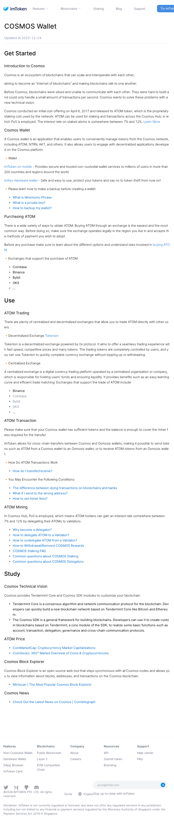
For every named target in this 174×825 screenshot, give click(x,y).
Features (39, 8)
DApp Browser (13, 765)
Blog (119, 8)
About (74, 753)
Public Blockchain (49, 753)
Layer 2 (42, 759)
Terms (68, 794)
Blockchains (69, 8)
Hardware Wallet (14, 759)
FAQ (140, 759)
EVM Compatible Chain (48, 767)
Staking (98, 8)
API (106, 753)
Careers (75, 759)
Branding (110, 765)
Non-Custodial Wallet (17, 753)
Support (139, 8)
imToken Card (12, 771)
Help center (145, 753)
